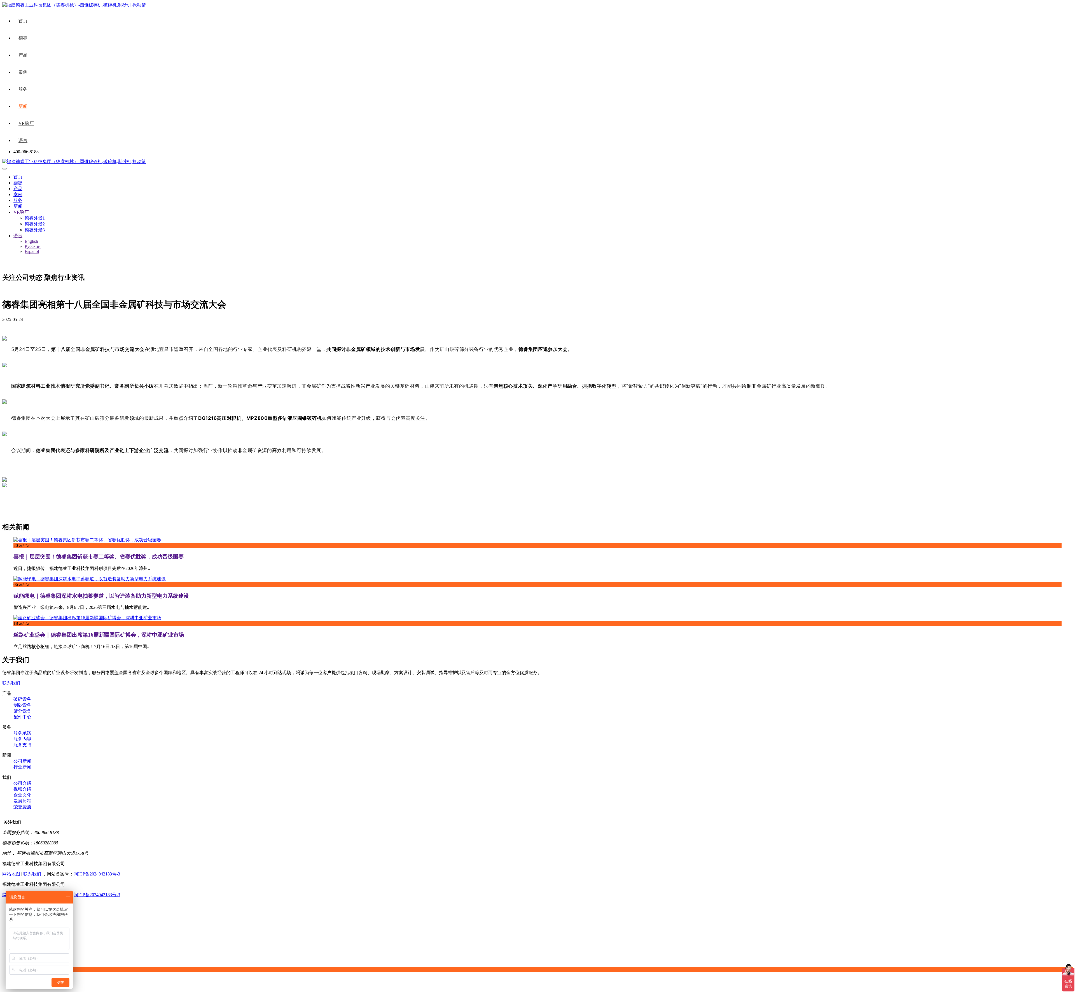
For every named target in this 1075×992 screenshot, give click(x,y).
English (31, 241)
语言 (22, 140)
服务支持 (22, 744)
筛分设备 (22, 711)
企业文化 (22, 795)
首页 (22, 20)
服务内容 (22, 739)
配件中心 (22, 716)
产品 (22, 55)
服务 (22, 89)
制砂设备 (22, 705)
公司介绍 (22, 783)
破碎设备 (22, 699)
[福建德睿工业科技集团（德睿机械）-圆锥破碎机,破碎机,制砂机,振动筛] (74, 161)
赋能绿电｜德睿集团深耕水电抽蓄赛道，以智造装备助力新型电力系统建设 (101, 596)
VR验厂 (26, 123)
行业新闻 (22, 767)
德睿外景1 (35, 218)
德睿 (22, 38)
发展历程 (22, 800)
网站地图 (11, 874)
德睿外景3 (35, 229)
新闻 (22, 106)
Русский (33, 246)
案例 (22, 72)
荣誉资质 (22, 806)
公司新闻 (22, 761)
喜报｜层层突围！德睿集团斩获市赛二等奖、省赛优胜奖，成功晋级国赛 (98, 557)
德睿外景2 (35, 224)
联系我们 (11, 683)
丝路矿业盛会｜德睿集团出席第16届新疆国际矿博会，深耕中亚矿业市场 (98, 635)
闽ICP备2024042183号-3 (97, 874)
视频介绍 (22, 789)
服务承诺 (22, 733)
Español (32, 251)
